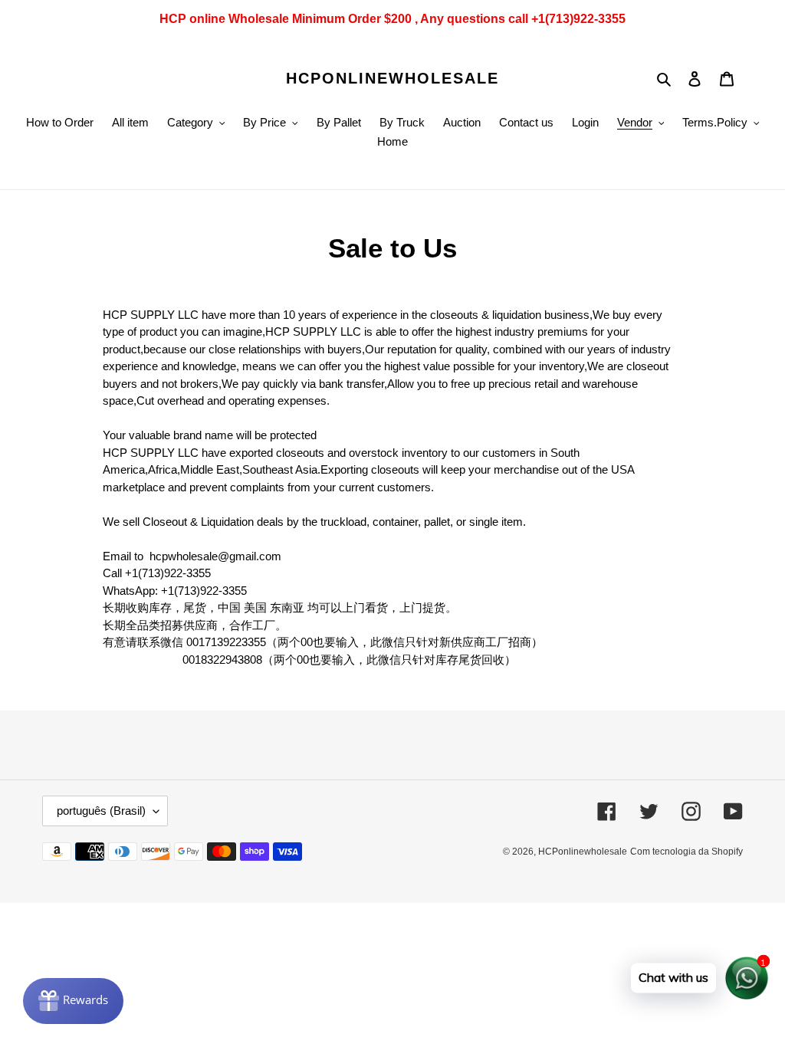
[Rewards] (73, 1001)
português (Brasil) (101, 810)
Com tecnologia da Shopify (686, 851)
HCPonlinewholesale (392, 78)
